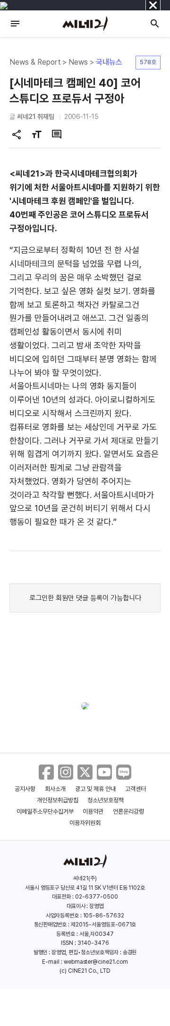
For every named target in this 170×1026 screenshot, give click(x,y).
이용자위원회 (85, 822)
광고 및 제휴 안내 (95, 788)
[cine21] (85, 23)
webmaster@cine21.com (96, 962)
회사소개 (55, 788)
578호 (148, 62)
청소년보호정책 (105, 800)
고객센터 (135, 788)
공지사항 (25, 788)
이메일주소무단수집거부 (45, 811)
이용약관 (93, 811)
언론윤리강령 (128, 811)
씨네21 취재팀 (35, 116)
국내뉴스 (109, 62)
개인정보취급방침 (57, 800)
